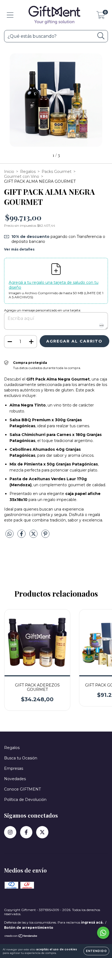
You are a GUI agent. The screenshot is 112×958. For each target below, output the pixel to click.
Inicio (9, 171)
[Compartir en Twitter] (34, 535)
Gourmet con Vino (21, 176)
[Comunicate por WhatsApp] (103, 933)
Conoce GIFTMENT (22, 789)
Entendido (96, 951)
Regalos (28, 171)
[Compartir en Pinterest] (45, 535)
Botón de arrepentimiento (28, 927)
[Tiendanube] (21, 937)
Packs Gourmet (56, 171)
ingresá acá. (92, 922)
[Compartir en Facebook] (22, 535)
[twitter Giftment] (42, 832)
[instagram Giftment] (10, 832)
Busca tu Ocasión (20, 758)
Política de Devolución (25, 799)
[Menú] (10, 15)
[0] (100, 16)
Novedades (15, 778)
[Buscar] (101, 36)
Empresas (13, 768)
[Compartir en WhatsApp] (9, 534)
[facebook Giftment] (26, 832)
